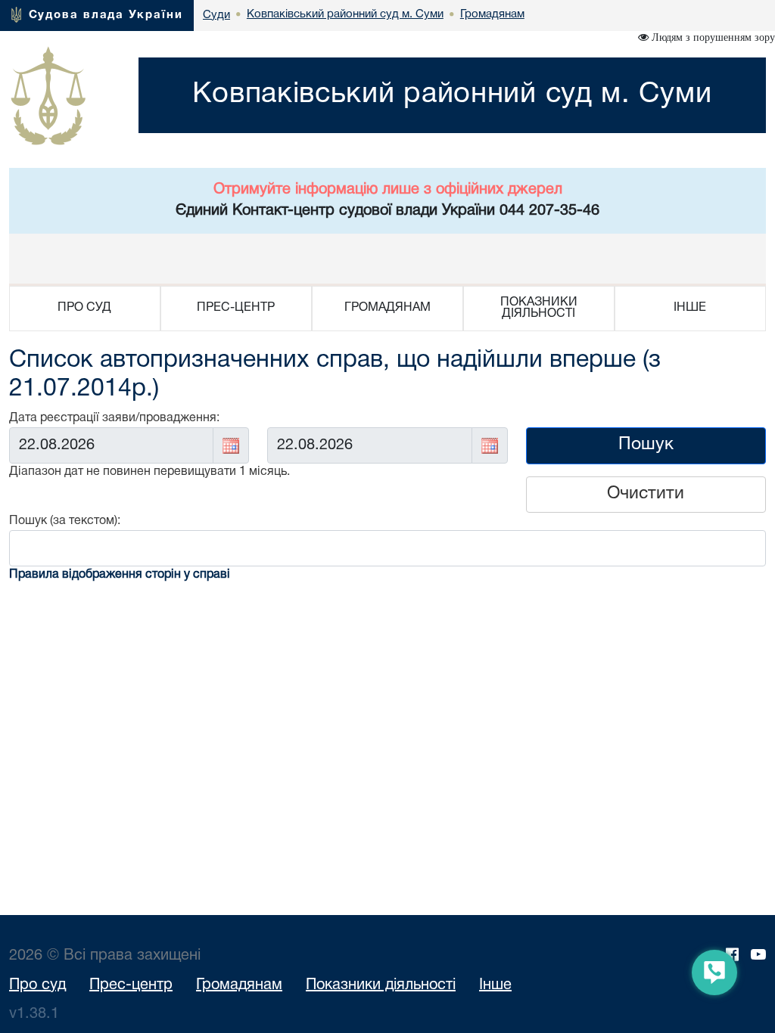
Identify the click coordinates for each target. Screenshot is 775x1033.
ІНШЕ (690, 307)
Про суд (37, 985)
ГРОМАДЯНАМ (387, 307)
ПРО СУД (84, 307)
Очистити (645, 494)
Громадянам (239, 985)
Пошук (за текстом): (64, 521)
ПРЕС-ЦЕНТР (236, 307)
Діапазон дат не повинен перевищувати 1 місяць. (149, 472)
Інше (495, 985)
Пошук (646, 445)
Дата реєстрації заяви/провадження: (114, 418)
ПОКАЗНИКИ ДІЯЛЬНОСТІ (538, 308)
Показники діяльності (381, 985)
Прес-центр (131, 985)
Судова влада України (106, 15)
